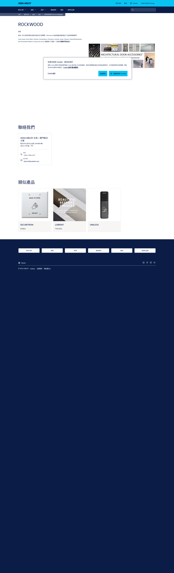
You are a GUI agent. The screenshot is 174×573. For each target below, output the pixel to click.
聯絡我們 (53, 10)
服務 (32, 10)
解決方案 (21, 10)
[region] (87, 68)
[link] (118, 3)
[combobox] (143, 10)
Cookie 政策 (67, 67)
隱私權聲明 (74, 67)
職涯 (62, 10)
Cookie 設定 (51, 73)
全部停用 (103, 73)
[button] (25, 10)
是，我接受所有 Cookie (118, 73)
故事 (42, 10)
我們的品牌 (71, 10)
